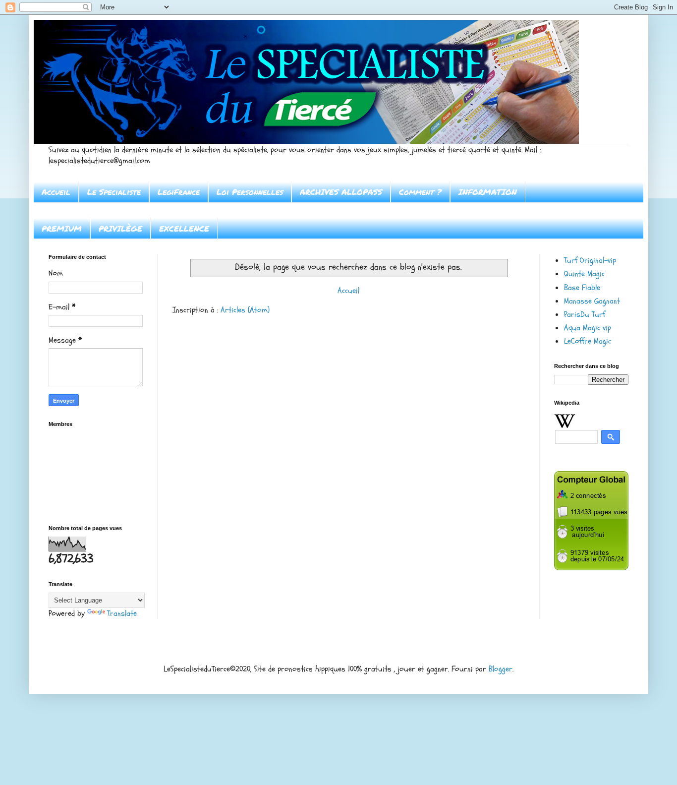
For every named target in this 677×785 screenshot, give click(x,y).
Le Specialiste (114, 191)
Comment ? (420, 191)
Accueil (56, 191)
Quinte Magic (584, 273)
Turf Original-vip (590, 260)
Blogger (500, 669)
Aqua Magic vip (587, 327)
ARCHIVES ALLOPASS (341, 191)
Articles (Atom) (245, 309)
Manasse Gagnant (592, 301)
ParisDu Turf (584, 314)
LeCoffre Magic (587, 341)
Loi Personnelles (250, 191)
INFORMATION (487, 191)
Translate (122, 613)
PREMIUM (62, 228)
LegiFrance (179, 191)
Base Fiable (582, 287)
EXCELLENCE (184, 228)
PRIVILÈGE (120, 228)
